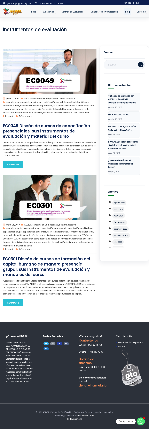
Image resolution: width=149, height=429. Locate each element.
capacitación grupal (12, 231)
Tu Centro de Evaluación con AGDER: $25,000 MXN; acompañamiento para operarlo (122, 99)
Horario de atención (86, 361)
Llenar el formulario (93, 385)
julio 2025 (118, 242)
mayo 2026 (118, 216)
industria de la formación (24, 242)
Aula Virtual (49, 12)
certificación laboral (53, 102)
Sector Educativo (67, 98)
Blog (127, 12)
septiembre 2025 (121, 235)
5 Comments (25, 116)
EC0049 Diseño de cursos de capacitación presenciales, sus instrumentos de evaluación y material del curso (46, 131)
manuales (48, 112)
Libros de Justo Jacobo (118, 114)
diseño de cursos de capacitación (36, 105)
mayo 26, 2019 (13, 224)
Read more (13, 164)
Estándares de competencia (130, 342)
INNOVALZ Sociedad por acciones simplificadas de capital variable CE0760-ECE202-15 (123, 145)
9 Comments (25, 249)
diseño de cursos (11, 105)
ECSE (26, 98)
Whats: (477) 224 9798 (90, 344)
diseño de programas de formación (63, 235)
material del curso (63, 112)
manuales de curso (23, 245)
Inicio (33, 12)
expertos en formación (59, 238)
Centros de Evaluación (73, 12)
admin (11, 116)
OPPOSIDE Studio (86, 415)
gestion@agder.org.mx (19, 3)
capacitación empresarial (53, 228)
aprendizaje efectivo (16, 228)
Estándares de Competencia (104, 12)
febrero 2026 (119, 222)
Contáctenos (88, 340)
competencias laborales (81, 231)
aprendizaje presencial (17, 102)
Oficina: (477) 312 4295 (91, 352)
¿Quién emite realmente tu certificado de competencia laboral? (120, 163)
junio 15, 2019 (12, 98)
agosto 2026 (119, 203)
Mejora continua (81, 112)
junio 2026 (118, 209)
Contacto (141, 12)
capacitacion (36, 102)
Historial (122, 346)
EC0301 (17, 238)
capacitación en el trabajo (80, 228)
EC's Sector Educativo (64, 105)
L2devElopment (74, 419)
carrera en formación (58, 231)
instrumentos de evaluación (51, 242)
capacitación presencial (34, 231)
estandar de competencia (28, 109)
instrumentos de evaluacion (28, 112)
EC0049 (79, 105)
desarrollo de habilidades (76, 102)
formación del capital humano (57, 109)
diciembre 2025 (120, 229)
